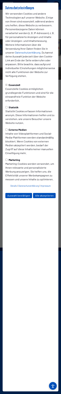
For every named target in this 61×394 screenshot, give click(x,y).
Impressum (46, 186)
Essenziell (14, 84)
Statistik (13, 107)
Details (13, 186)
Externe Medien (17, 129)
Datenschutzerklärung (28, 52)
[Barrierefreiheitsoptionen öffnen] (53, 386)
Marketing (14, 159)
